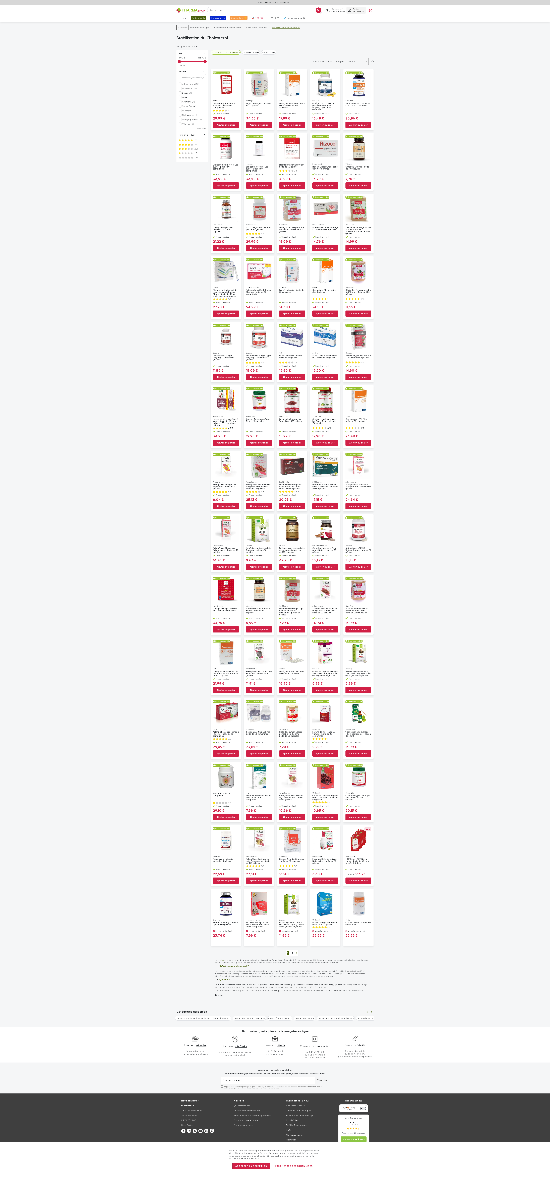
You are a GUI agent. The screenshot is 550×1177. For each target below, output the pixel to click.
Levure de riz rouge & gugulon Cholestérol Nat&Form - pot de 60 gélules (291, 612)
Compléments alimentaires (227, 27)
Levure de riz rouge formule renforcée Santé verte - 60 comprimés (290, 487)
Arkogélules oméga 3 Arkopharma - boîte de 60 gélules (225, 487)
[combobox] (264, 10)
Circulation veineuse (256, 27)
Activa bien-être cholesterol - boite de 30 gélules (324, 357)
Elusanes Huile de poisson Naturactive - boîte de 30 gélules (324, 861)
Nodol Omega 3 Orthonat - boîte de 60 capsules (325, 924)
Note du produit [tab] (187, 135)
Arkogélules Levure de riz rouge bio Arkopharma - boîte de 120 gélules (258, 487)
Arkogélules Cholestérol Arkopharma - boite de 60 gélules (358, 487)
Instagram (189, 1131)
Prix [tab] (180, 53)
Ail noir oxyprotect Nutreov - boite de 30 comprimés (358, 357)
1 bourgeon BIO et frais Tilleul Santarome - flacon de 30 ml (358, 734)
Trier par (339, 61)
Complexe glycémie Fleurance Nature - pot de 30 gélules (324, 550)
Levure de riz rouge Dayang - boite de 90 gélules (223, 358)
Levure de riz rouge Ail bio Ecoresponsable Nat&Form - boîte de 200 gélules (358, 231)
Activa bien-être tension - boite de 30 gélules (291, 357)
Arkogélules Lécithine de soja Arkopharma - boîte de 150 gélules (258, 861)
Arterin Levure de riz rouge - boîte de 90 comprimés (325, 229)
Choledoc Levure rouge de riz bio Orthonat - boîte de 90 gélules (325, 798)
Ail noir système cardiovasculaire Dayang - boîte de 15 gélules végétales (358, 673)
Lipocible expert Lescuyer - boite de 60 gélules (292, 166)
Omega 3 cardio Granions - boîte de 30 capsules (291, 860)
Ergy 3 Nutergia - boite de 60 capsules (291, 291)
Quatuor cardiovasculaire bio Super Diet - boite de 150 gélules (324, 421)
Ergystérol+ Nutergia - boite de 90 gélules (223, 860)
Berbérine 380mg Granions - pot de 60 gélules (226, 924)
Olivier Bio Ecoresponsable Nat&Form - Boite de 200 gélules (358, 292)
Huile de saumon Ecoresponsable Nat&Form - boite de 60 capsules (291, 734)
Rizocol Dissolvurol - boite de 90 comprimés (325, 168)
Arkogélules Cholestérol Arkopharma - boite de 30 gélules (225, 550)
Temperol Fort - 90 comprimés (222, 795)
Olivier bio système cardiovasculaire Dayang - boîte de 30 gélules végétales (325, 673)
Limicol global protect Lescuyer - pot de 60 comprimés (226, 167)
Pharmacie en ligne (199, 27)
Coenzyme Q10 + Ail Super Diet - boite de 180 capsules (357, 798)
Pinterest (212, 1131)
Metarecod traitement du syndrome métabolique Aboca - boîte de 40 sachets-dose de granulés (225, 293)
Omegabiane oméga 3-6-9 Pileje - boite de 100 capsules (292, 105)
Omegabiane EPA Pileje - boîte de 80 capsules (357, 420)
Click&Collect (292, 1120)
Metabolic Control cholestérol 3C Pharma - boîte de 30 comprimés (325, 487)
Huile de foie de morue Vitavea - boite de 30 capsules (258, 611)
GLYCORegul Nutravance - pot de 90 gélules (258, 229)
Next (372, 1012)
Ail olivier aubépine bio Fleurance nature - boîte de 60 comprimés (257, 925)
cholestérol (223, 960)
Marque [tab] (182, 71)
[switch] (363, 1108)
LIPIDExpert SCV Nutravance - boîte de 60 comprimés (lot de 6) (357, 861)
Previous (367, 1012)
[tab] (191, 46)
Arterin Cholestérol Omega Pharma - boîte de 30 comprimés (226, 734)
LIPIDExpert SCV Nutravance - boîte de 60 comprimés (224, 105)
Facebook (183, 1131)
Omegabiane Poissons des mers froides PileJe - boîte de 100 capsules (225, 673)
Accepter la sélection (251, 1166)
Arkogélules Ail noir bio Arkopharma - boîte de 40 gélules (259, 673)
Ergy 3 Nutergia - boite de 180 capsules (258, 104)
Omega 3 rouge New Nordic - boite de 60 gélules (225, 610)
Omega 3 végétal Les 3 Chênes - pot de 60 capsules (224, 230)
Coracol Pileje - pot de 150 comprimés (358, 924)
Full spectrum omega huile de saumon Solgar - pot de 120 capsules (292, 550)
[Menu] (366, 1106)
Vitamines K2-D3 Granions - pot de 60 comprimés (357, 104)
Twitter (195, 1131)
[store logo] (190, 10)
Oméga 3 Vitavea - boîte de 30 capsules (357, 168)
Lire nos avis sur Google (354, 1139)
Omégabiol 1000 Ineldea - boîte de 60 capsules (291, 672)
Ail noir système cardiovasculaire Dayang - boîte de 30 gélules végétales (291, 925)
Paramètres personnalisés (294, 1166)
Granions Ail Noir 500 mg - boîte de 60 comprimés (259, 733)
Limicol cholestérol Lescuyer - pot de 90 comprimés (257, 169)
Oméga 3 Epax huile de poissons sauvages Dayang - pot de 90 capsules (323, 106)
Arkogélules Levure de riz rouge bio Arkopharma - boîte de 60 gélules (324, 611)
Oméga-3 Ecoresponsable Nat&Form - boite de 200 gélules (291, 230)
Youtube (200, 1131)
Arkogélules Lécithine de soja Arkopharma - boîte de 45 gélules (291, 798)
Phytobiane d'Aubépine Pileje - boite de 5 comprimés (258, 798)
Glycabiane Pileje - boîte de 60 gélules (324, 291)
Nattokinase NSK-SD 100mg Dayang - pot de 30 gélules (358, 550)
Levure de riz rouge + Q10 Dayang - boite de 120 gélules (258, 358)
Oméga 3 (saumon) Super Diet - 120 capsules (258, 420)
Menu (183, 18)
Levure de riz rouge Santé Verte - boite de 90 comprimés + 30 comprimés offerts (225, 422)
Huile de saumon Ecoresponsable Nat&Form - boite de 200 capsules (357, 611)
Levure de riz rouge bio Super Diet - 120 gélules (290, 420)
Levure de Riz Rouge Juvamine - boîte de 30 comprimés (324, 734)
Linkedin (206, 1131)
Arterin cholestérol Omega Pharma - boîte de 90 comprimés (259, 292)
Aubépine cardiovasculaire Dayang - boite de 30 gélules (259, 550)
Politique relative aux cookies (244, 1159)
